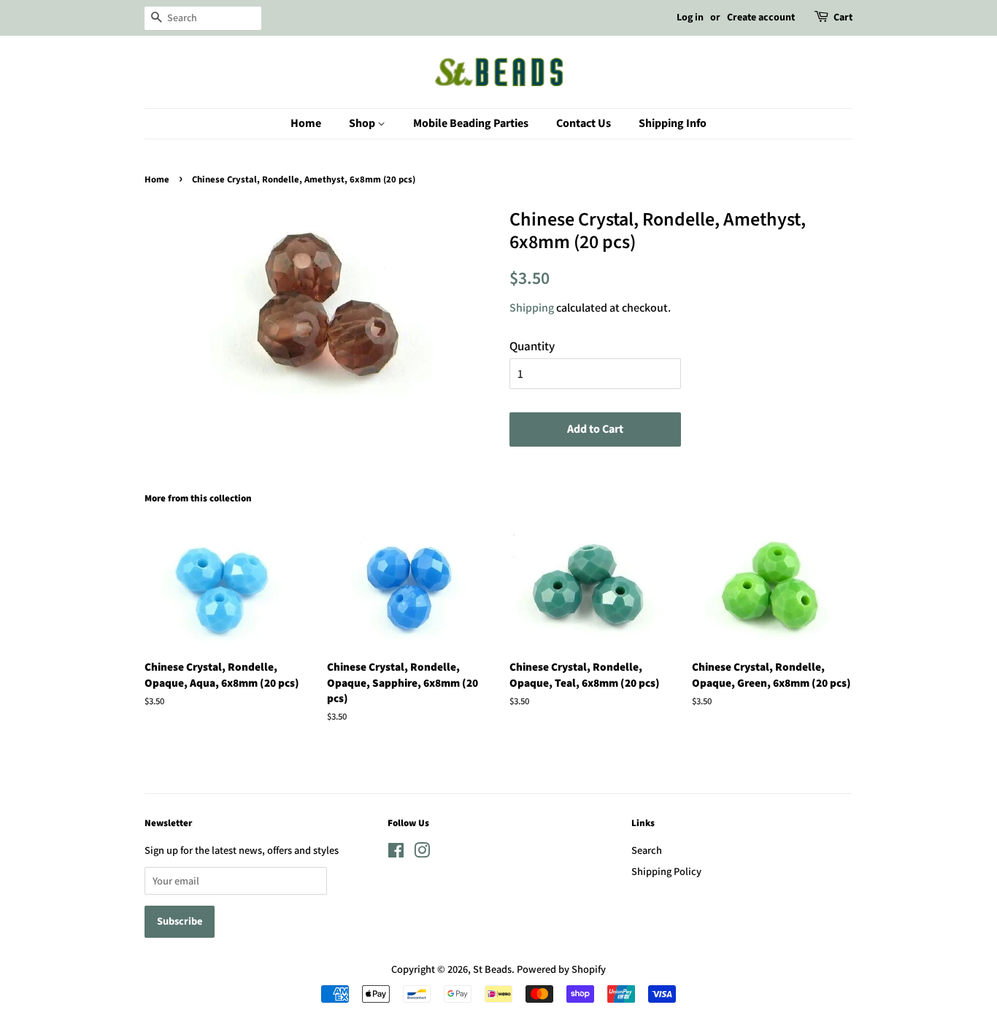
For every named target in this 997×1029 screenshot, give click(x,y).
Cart (843, 17)
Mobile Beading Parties (470, 123)
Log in (690, 17)
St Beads (492, 969)
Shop (363, 123)
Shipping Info (673, 123)
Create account (761, 17)
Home (305, 123)
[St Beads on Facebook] (396, 853)
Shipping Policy (666, 871)
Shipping (531, 307)
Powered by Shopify (561, 969)
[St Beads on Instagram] (422, 853)
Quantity (532, 346)
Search (646, 850)
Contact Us (583, 123)
